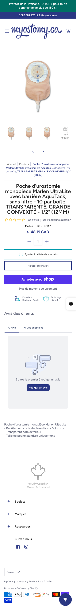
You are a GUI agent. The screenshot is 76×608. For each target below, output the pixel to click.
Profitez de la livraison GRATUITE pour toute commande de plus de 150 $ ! (38, 6)
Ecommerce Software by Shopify (21, 588)
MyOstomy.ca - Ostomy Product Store (23, 581)
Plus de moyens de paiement (38, 288)
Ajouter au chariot (38, 265)
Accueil (11, 164)
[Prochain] (43, 151)
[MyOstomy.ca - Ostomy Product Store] (36, 31)
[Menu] (6, 31)
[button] (68, 31)
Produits (24, 164)
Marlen (29, 226)
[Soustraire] (29, 241)
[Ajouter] (46, 241)
